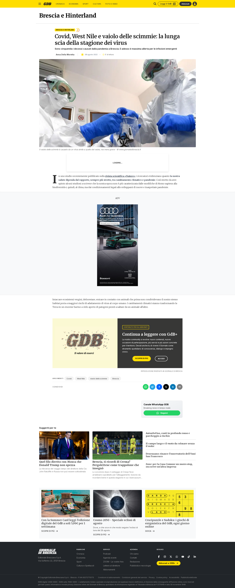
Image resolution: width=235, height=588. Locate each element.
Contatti (133, 558)
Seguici (164, 413)
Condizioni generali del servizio (134, 577)
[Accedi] (195, 4)
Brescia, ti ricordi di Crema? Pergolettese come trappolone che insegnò (115, 465)
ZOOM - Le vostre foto (113, 561)
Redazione (135, 561)
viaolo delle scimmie (98, 378)
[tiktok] (189, 557)
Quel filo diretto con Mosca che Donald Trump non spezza (60, 463)
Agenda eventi (109, 558)
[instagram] (165, 557)
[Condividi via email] (180, 387)
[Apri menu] (40, 4)
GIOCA (148, 531)
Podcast (107, 554)
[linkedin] (195, 557)
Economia (73, 4)
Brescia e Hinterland (65, 30)
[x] (171, 557)
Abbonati (185, 4)
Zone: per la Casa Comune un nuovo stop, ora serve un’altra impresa (169, 465)
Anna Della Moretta (65, 54)
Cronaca (60, 4)
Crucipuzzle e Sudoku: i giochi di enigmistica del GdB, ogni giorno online (167, 523)
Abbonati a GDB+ (167, 563)
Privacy (152, 577)
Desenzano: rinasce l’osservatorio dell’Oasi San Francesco (171, 455)
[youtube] (183, 557)
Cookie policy (161, 577)
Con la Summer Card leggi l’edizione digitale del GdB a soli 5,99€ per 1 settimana (65, 523)
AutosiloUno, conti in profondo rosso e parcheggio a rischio (168, 434)
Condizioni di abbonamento (109, 577)
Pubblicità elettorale (189, 577)
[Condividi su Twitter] (166, 387)
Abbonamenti (109, 569)
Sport (86, 4)
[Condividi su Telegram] (152, 387)
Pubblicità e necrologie (140, 565)
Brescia (115, 378)
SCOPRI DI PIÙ (141, 358)
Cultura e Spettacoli (85, 565)
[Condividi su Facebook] (159, 387)
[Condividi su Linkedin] (173, 387)
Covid (69, 378)
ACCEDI (161, 358)
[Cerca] (155, 3)
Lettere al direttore (111, 565)
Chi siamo (134, 554)
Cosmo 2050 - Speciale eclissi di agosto (114, 521)
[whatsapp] (177, 557)
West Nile (81, 378)
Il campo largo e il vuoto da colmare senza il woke (170, 444)
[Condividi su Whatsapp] (146, 387)
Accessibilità (174, 577)
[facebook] (159, 557)
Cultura (97, 4)
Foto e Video (111, 4)
